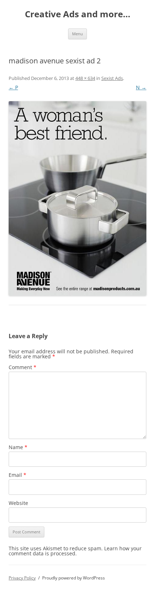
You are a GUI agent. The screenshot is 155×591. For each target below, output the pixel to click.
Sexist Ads (112, 78)
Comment (22, 367)
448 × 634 (85, 78)
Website (18, 503)
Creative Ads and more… (77, 14)
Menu (77, 33)
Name (18, 447)
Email (17, 474)
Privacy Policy (22, 578)
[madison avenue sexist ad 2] (77, 198)
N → (141, 87)
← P (13, 87)
